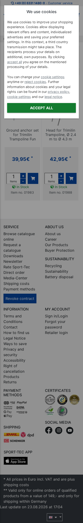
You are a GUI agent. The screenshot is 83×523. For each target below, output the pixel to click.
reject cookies (35, 82)
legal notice (53, 97)
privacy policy (58, 92)
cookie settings (53, 77)
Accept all (41, 108)
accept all (14, 62)
